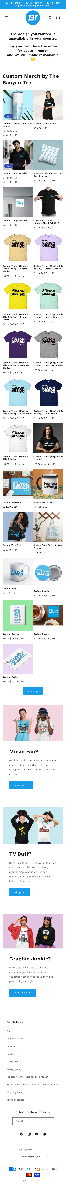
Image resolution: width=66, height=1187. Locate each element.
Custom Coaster (41, 634)
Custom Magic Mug (43, 502)
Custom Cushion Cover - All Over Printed (48, 174)
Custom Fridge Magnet (15, 220)
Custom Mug (9, 588)
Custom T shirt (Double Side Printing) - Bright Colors (15, 317)
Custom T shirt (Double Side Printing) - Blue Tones (17, 412)
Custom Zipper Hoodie (15, 173)
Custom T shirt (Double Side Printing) (15, 458)
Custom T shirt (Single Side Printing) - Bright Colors (48, 315)
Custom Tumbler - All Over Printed (17, 124)
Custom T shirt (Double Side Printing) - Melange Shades (16, 365)
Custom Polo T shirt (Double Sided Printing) (46, 221)
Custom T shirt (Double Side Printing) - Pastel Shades (15, 268)
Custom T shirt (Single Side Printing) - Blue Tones (48, 412)
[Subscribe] (50, 1121)
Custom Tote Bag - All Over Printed (48, 546)
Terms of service (15, 1099)
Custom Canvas (11, 634)
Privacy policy (14, 1069)
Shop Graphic (22, 992)
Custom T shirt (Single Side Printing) (48, 458)
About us (12, 1046)
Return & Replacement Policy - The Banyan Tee (32, 1084)
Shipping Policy (15, 1038)
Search (10, 1031)
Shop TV (20, 892)
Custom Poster (10, 677)
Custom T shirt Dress (44, 123)
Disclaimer (12, 1061)
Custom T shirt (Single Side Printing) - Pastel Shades (48, 267)
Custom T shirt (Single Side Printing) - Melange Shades (48, 364)
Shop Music (21, 785)
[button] (6, 17)
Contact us (13, 1054)
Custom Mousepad (13, 502)
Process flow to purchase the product (27, 1076)
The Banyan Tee (36, 1181)
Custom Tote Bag (12, 545)
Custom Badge (41, 591)
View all (33, 691)
